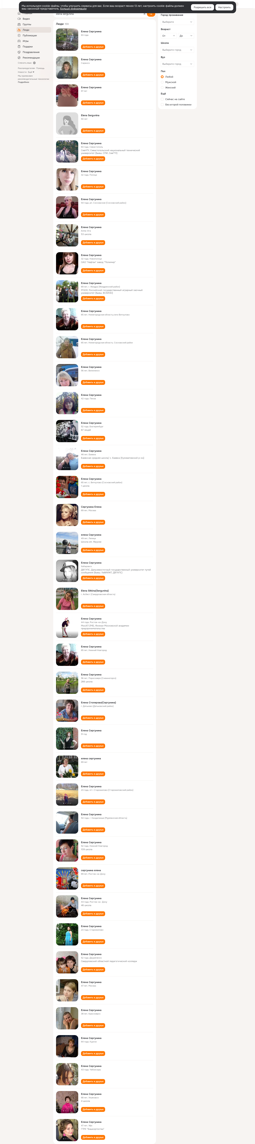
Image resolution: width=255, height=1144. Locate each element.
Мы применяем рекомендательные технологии (33, 79)
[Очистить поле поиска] (144, 13)
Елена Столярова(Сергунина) (98, 702)
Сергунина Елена (91, 506)
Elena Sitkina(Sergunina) (95, 590)
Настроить (224, 7)
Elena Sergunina (90, 115)
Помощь (40, 68)
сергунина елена (91, 870)
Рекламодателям (26, 68)
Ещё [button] (30, 72)
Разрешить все (202, 7)
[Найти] (151, 14)
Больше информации (73, 8)
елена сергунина (91, 758)
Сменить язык (25, 62)
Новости (22, 72)
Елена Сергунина (91, 31)
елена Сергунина (91, 534)
